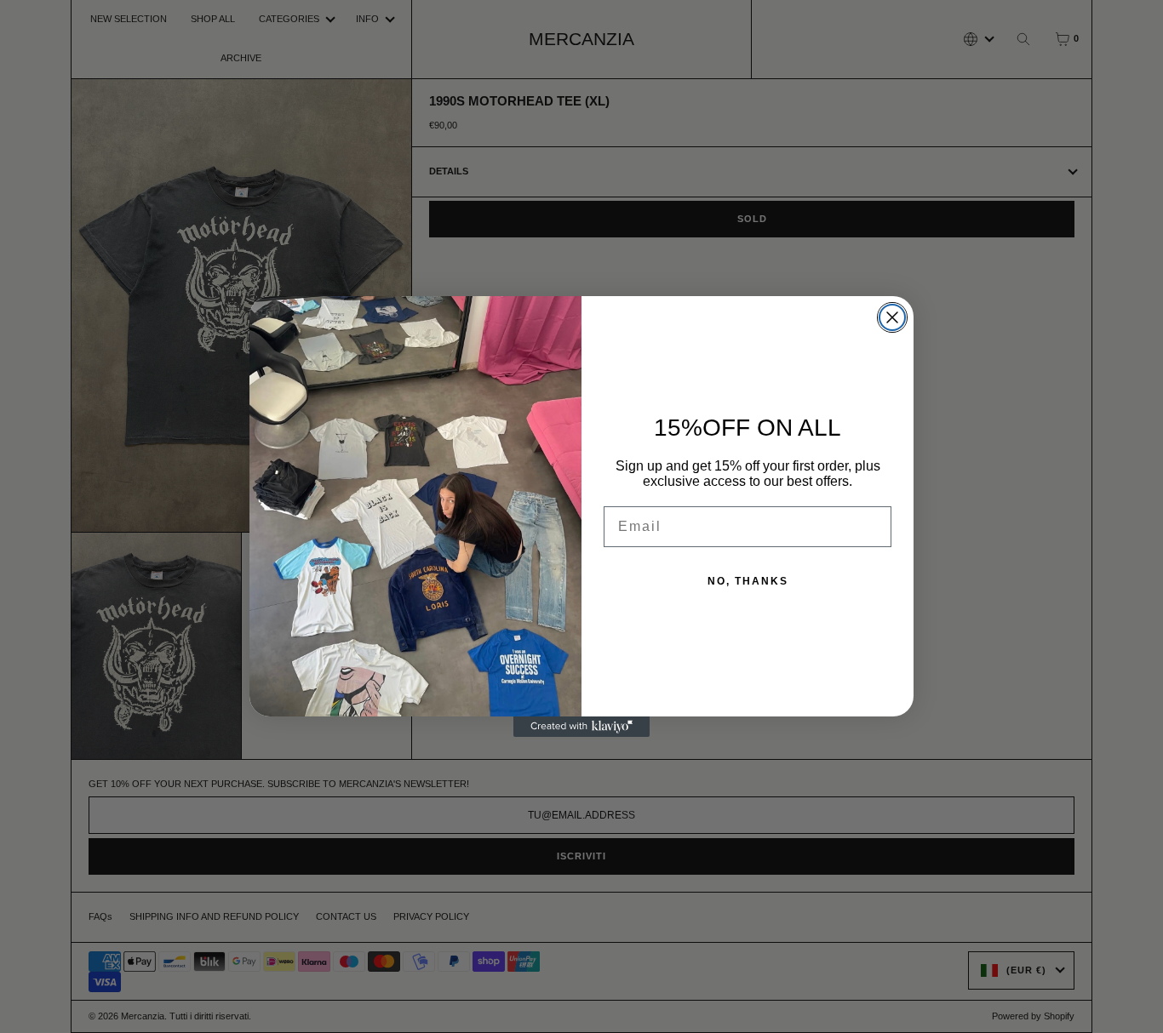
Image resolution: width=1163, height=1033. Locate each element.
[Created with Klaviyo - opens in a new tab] (581, 726)
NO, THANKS (748, 581)
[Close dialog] (892, 317)
